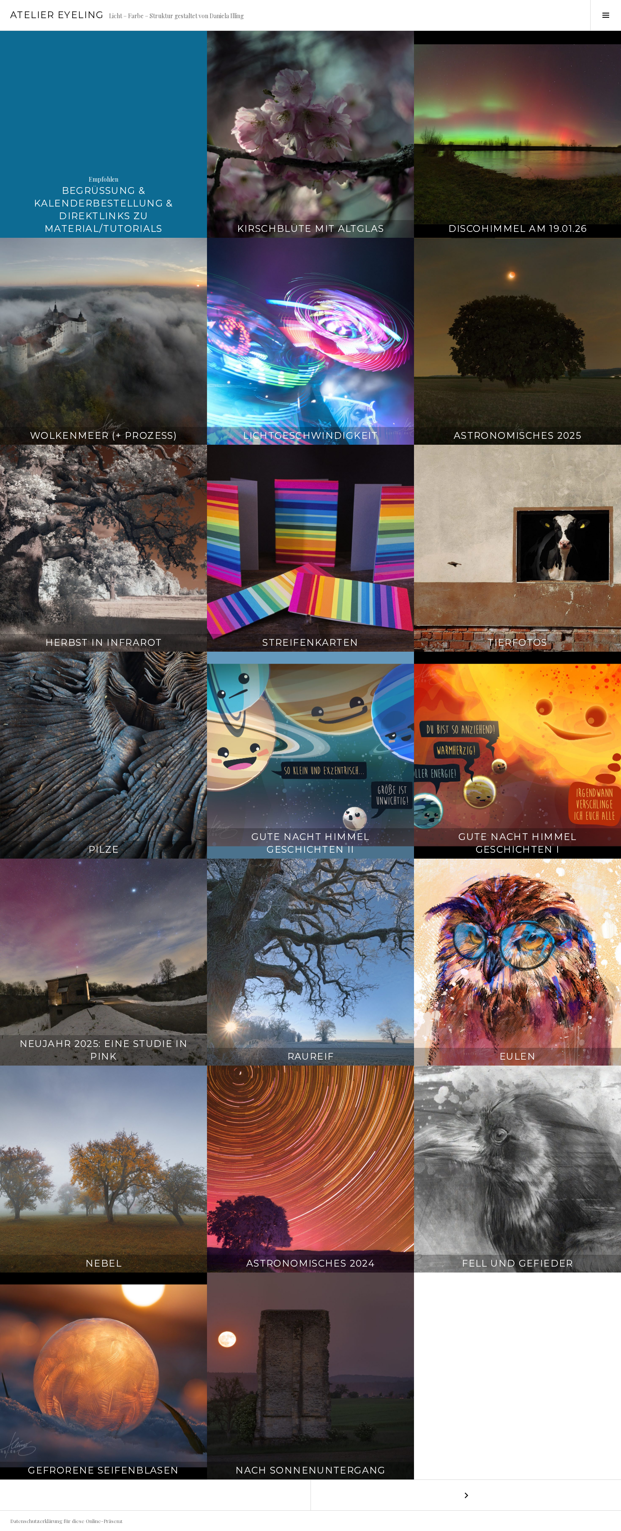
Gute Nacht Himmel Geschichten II (310, 843)
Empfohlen (103, 179)
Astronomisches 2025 (517, 435)
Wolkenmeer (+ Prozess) (103, 435)
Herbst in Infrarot (103, 642)
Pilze (103, 849)
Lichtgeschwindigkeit (310, 435)
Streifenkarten (310, 642)
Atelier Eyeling (57, 15)
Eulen (517, 1056)
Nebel (103, 1263)
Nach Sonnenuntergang (310, 1470)
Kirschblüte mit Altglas (310, 228)
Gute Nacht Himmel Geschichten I (517, 843)
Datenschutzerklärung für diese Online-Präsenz (66, 1520)
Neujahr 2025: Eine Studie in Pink (103, 1050)
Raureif (310, 1056)
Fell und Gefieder (517, 1263)
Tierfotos (517, 642)
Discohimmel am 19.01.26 (517, 228)
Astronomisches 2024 (310, 1263)
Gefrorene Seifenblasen (103, 1470)
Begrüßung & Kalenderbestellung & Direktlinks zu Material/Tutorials (103, 209)
